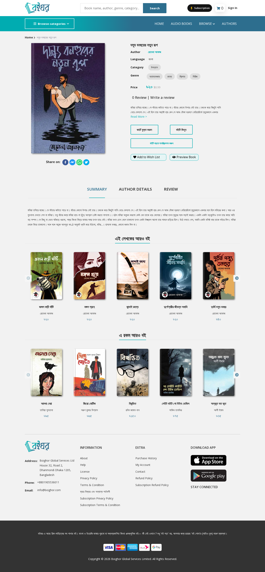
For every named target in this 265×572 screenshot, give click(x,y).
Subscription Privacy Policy (96, 498)
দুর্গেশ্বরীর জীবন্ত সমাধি (175, 307)
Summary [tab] (97, 189)
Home (159, 24)
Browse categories (52, 24)
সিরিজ (195, 76)
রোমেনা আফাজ (46, 313)
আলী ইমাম (218, 410)
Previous (28, 278)
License (85, 471)
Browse (205, 24)
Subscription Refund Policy (152, 485)
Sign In (232, 8)
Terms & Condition (92, 485)
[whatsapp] (79, 162)
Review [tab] (171, 189)
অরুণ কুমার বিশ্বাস (89, 410)
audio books (181, 24)
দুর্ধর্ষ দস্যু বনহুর (218, 307)
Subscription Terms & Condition (100, 505)
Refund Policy (143, 478)
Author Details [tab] (135, 189)
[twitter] (86, 162)
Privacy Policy (88, 478)
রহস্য (169, 76)
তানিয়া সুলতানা (46, 410)
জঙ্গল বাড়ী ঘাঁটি (46, 307)
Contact (140, 471)
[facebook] (65, 162)
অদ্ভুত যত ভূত (218, 403)
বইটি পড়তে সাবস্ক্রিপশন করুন (161, 143)
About (84, 458)
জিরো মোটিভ (89, 403)
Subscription (202, 8)
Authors (229, 24)
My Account (142, 465)
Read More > (139, 116)
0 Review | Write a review (153, 97)
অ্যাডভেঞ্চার (155, 76)
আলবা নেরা (46, 403)
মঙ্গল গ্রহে (89, 307)
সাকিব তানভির (175, 410)
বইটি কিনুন (181, 130)
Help (83, 465)
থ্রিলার (182, 76)
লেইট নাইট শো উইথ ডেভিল (175, 403)
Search (155, 8)
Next (236, 278)
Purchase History (146, 458)
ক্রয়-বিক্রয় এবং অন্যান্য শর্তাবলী (95, 491)
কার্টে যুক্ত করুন (144, 130)
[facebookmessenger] (72, 162)
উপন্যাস (154, 67)
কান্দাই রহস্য (132, 307)
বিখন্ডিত (132, 403)
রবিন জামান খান (132, 410)
